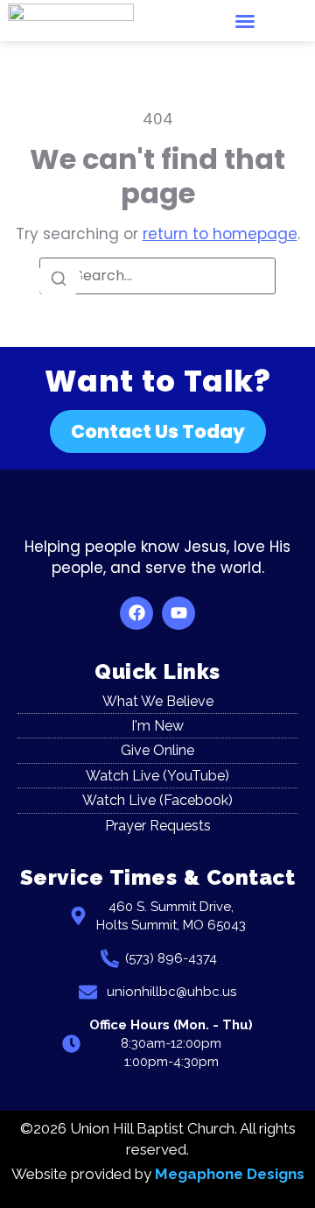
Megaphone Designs (229, 1174)
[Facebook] (136, 613)
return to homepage (220, 233)
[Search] (58, 279)
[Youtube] (178, 613)
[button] (245, 21)
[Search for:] (157, 276)
